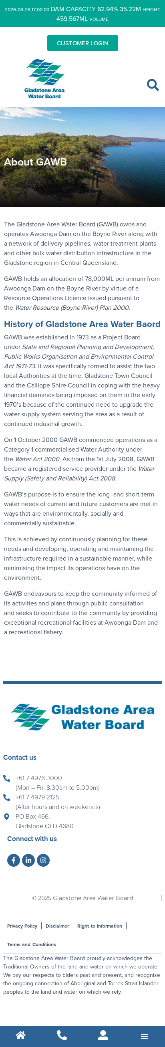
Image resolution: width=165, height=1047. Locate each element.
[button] (153, 85)
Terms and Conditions (31, 944)
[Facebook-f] (13, 860)
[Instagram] (43, 860)
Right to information (99, 925)
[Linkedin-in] (28, 860)
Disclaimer (57, 925)
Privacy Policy (22, 925)
